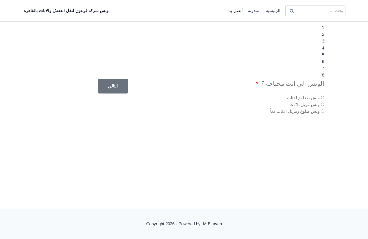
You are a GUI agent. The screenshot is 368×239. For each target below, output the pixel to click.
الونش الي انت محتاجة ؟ (292, 83)
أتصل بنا (235, 10)
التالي (113, 85)
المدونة (254, 10)
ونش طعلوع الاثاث (303, 97)
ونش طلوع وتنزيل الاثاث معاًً (295, 111)
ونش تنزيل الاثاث (304, 104)
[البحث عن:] (315, 10)
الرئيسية (273, 10)
